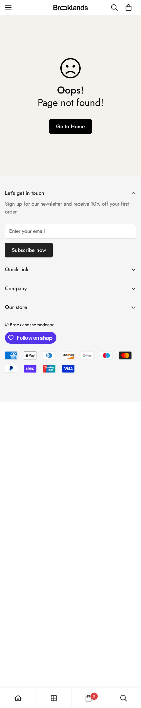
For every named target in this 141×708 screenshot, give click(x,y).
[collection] (53, 698)
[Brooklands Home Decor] (70, 7)
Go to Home (70, 126)
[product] (18, 698)
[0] (128, 7)
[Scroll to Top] (129, 673)
